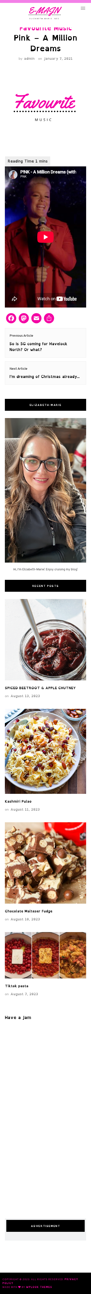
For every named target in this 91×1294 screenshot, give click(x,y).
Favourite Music (45, 28)
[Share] (49, 318)
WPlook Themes (39, 1287)
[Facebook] (11, 318)
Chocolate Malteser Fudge (28, 911)
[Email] (36, 318)
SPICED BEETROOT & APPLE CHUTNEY (40, 688)
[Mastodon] (23, 318)
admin (29, 58)
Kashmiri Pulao (19, 801)
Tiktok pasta (16, 986)
